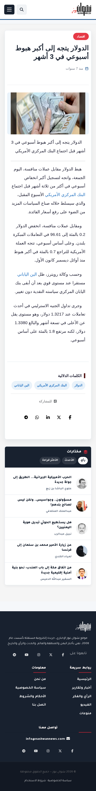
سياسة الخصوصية (30, 688)
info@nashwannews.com (45, 739)
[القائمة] (9, 9)
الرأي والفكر (82, 696)
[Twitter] (59, 416)
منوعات (85, 713)
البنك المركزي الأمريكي (65, 194)
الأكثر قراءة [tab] (50, 460)
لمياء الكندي (63, 556)
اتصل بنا (39, 705)
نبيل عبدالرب (63, 534)
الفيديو (85, 705)
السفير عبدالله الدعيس (56, 579)
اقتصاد (81, 36)
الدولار (78, 385)
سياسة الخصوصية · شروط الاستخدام (48, 780)
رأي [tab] (83, 460)
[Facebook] (69, 416)
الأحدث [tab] (69, 460)
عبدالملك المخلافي (59, 511)
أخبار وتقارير (81, 688)
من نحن (40, 679)
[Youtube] (26, 654)
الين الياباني (27, 274)
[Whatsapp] (37, 416)
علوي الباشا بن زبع (59, 488)
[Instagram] (38, 654)
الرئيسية (84, 679)
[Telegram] (26, 416)
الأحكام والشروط (32, 696)
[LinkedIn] (48, 416)
